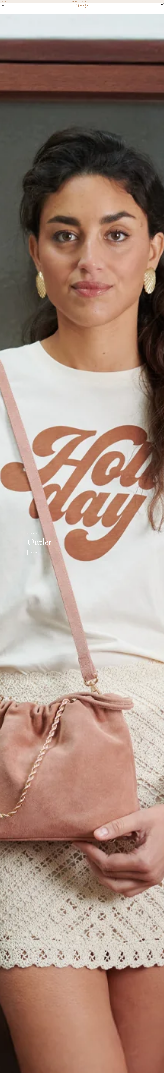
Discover (34, 552)
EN (5, 1)
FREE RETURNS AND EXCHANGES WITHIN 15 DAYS (82, 1)
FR (2, 1)
